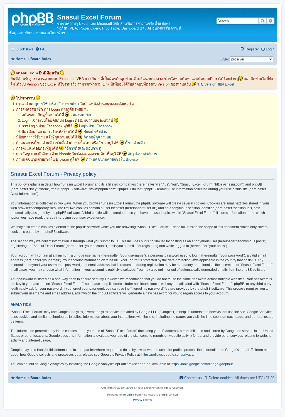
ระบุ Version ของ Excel (215, 84)
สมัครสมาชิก (80, 115)
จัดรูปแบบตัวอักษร (142, 154)
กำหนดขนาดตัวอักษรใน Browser (112, 159)
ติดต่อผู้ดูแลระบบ (97, 137)
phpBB (127, 394)
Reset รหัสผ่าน (95, 132)
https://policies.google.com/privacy (167, 355)
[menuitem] (41, 49)
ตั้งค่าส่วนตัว (135, 143)
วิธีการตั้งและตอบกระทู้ (83, 148)
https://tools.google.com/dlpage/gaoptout (202, 364)
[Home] (33, 18)
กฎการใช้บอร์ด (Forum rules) (55, 104)
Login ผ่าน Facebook (95, 126)
